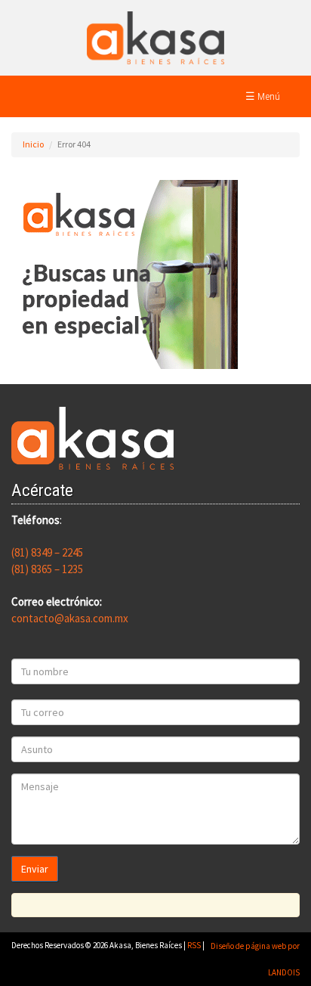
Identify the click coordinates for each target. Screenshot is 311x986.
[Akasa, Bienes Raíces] (155, 36)
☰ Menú (262, 96)
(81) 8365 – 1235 (47, 569)
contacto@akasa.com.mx (69, 618)
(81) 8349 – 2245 (47, 552)
